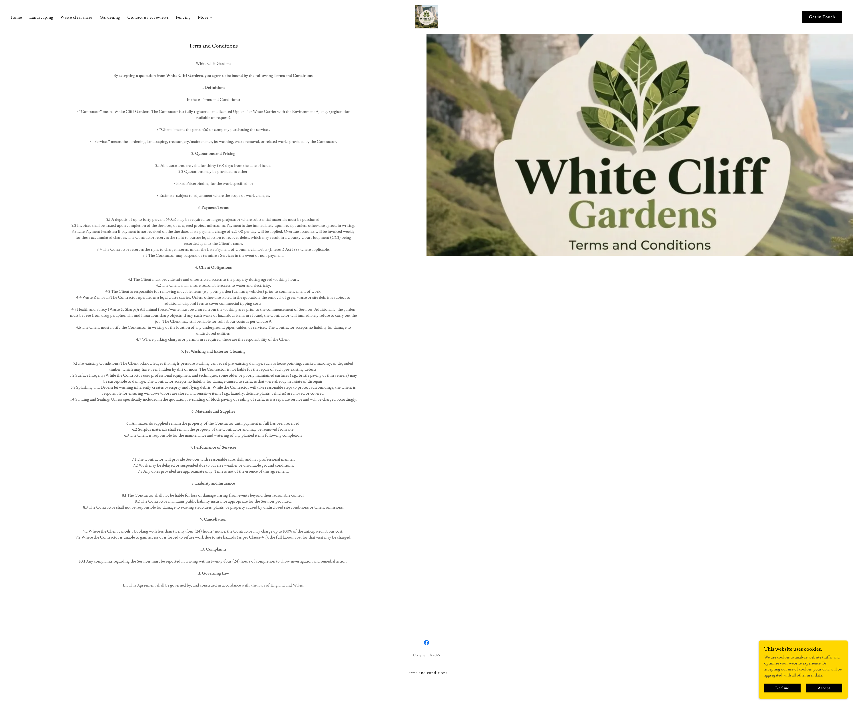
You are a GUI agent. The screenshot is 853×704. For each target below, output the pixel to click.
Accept (824, 688)
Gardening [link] (110, 17)
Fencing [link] (183, 17)
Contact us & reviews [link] (148, 17)
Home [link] (16, 17)
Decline (782, 688)
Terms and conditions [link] (427, 672)
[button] (205, 18)
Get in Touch (822, 17)
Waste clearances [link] (76, 17)
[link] (426, 15)
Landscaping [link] (41, 17)
